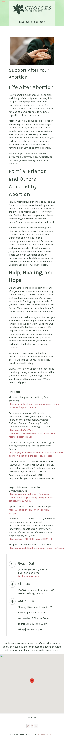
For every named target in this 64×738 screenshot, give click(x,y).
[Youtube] (36, 726)
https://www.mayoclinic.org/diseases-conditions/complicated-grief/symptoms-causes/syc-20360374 (32, 497)
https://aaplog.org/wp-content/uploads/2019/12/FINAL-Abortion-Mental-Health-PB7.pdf (32, 433)
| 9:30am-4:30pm (33, 618)
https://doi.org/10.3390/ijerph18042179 (30, 538)
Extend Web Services (46, 734)
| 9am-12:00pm (30, 629)
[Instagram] (28, 726)
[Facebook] (32, 726)
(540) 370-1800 (38, 22)
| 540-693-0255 (29, 573)
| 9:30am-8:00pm (32, 612)
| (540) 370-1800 (34, 569)
